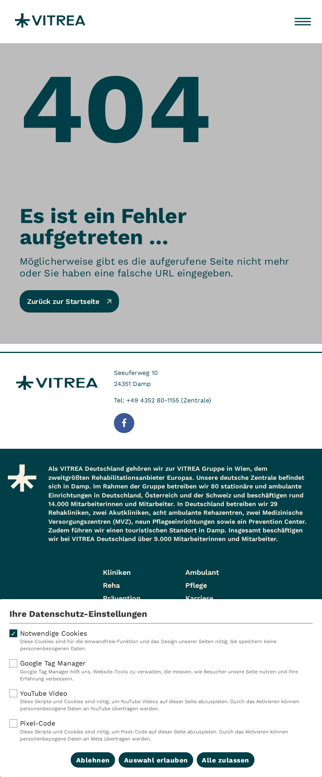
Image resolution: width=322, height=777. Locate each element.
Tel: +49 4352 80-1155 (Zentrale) (162, 400)
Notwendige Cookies (148, 640)
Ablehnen (93, 760)
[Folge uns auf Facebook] (124, 423)
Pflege (196, 585)
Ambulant (202, 572)
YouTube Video (159, 700)
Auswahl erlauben (156, 760)
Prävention (122, 598)
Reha (111, 585)
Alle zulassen (225, 760)
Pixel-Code (154, 730)
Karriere (199, 598)
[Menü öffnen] (302, 21)
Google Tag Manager (159, 670)
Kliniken (117, 572)
